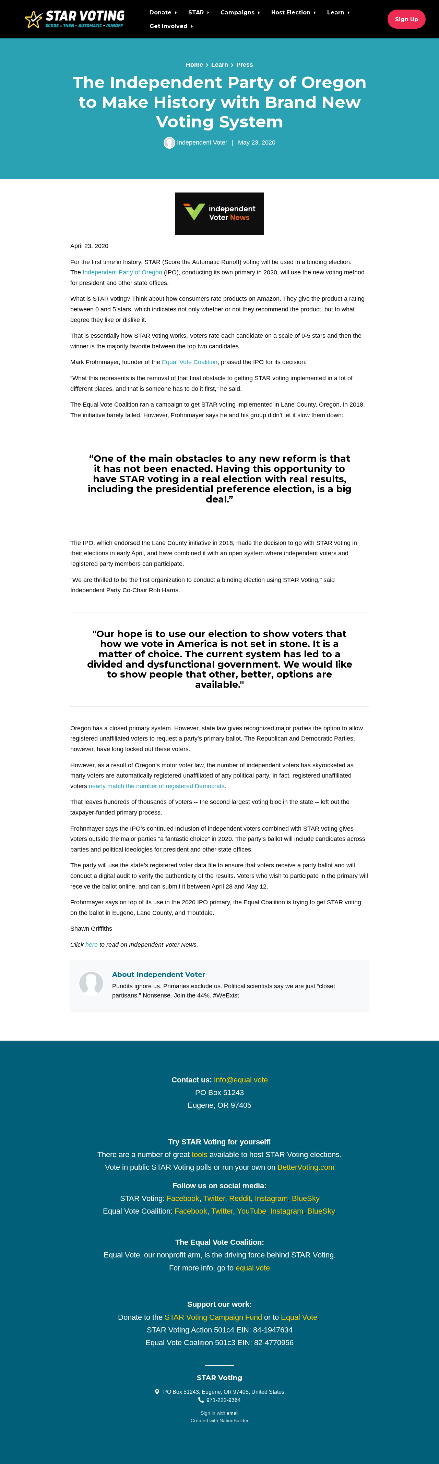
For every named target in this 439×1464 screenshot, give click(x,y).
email (232, 1413)
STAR (196, 12)
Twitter (214, 1198)
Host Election (291, 12)
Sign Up (406, 19)
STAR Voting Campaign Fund (213, 1317)
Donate (161, 12)
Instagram (271, 1198)
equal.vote (253, 1268)
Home (194, 64)
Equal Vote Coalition (189, 362)
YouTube (251, 1211)
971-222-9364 (223, 1400)
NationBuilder (234, 1420)
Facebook (183, 1198)
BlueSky (305, 1198)
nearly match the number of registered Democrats (157, 786)
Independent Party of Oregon (122, 272)
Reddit (240, 1198)
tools (199, 1154)
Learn (336, 12)
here (91, 944)
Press (244, 64)
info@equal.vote (241, 1080)
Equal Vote (299, 1317)
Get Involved (169, 26)
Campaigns (238, 12)
